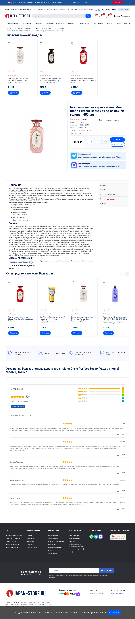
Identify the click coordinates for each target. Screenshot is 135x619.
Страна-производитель (109, 199)
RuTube (94, 593)
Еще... (126, 23)
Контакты (39, 23)
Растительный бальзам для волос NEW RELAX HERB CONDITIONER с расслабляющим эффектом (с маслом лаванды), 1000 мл (115, 320)
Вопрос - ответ (52, 553)
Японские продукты (12, 544)
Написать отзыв (18, 406)
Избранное (30, 541)
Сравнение (30, 538)
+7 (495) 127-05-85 (119, 590)
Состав (102, 190)
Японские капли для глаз (14, 535)
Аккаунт (29, 535)
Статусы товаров (53, 538)
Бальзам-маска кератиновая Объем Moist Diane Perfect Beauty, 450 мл (83, 80)
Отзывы (110, 23)
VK (91, 593)
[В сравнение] (13, 71)
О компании (27, 23)
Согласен (114, 612)
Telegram (100, 593)
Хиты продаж (98, 23)
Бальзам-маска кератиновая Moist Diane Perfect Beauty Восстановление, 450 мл (50, 80)
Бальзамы (46, 273)
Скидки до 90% (84, 23)
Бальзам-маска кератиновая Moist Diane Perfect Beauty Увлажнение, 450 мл (19, 80)
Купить (14, 93)
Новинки (71, 23)
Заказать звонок (124, 9)
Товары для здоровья (13, 538)
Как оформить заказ (75, 552)
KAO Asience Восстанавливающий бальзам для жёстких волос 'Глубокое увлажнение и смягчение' (52, 320)
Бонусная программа (33, 547)
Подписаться (106, 570)
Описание (103, 185)
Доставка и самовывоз (55, 23)
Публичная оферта (74, 538)
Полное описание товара (108, 120)
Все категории (13, 23)
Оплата (50, 550)
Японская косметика (12, 547)
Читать (83, 120)
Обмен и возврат (74, 535)
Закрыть (118, 2)
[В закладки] (9, 43)
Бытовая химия (11, 541)
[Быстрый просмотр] (9, 71)
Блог (119, 23)
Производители (53, 535)
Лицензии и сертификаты (56, 541)
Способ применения (107, 194)
